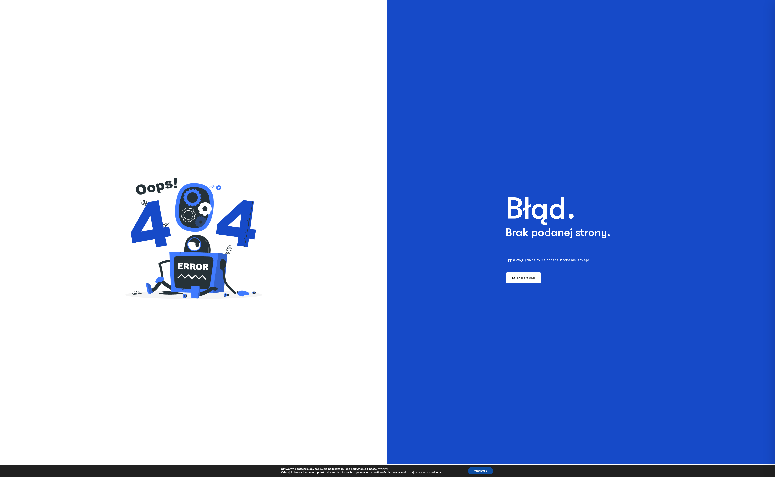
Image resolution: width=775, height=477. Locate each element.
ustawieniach (434, 472)
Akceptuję (480, 471)
